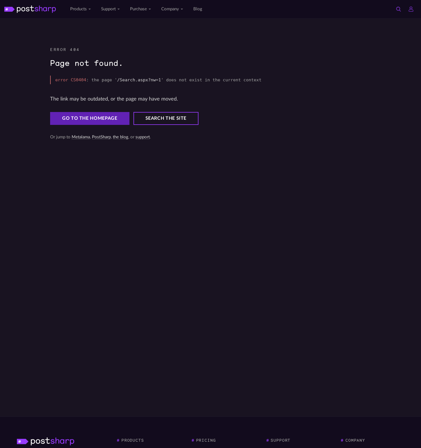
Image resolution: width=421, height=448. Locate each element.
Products (78, 9)
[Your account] (411, 9)
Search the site (166, 118)
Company (170, 9)
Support (108, 9)
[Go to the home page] (30, 9)
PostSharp (101, 137)
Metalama (81, 137)
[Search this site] (398, 9)
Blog (197, 9)
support (142, 137)
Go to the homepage (89, 118)
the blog (120, 137)
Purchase (138, 9)
